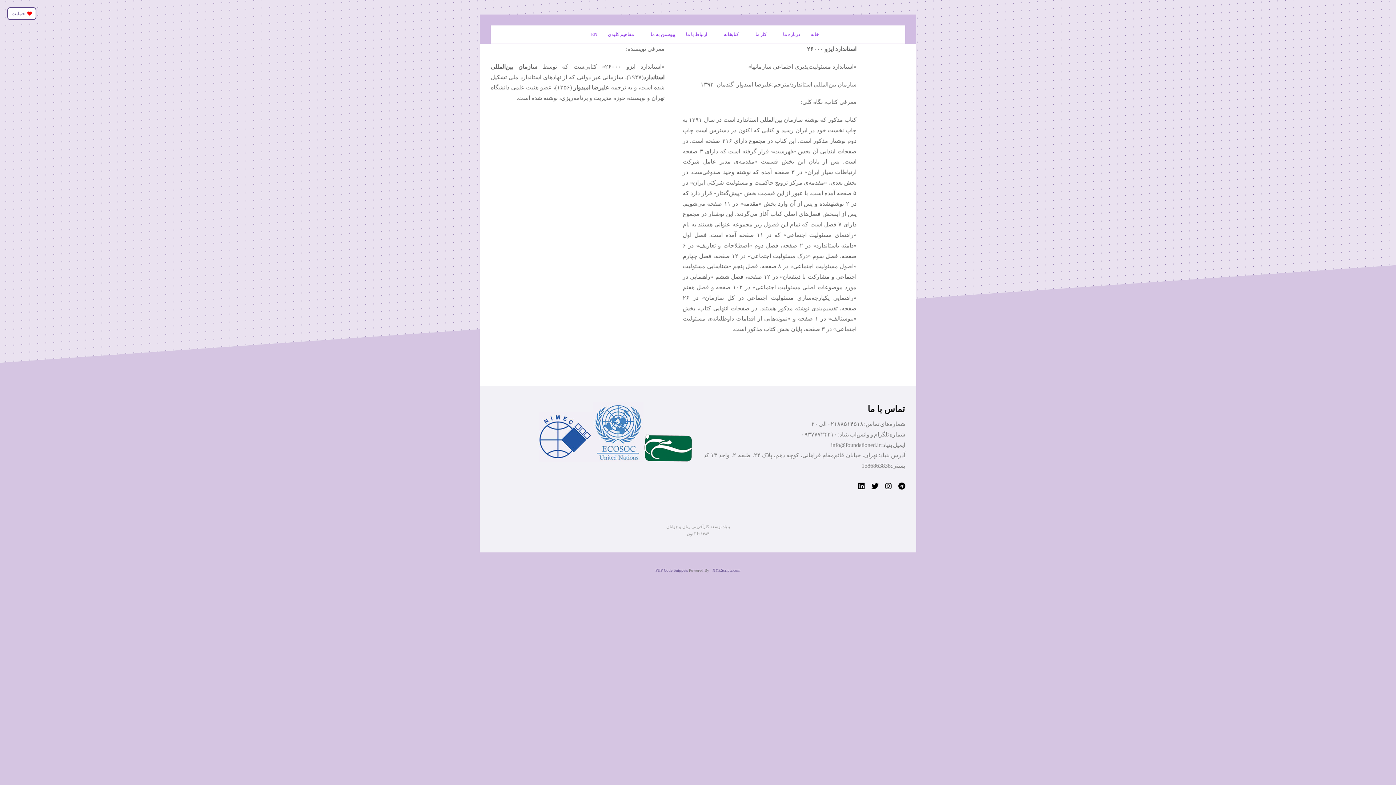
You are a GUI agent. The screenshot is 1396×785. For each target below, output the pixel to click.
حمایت (19, 13)
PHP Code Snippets (671, 570)
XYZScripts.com (727, 570)
